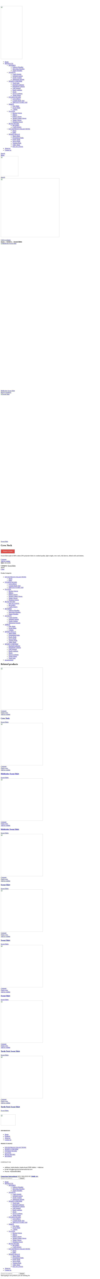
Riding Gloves (16, 116)
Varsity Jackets (17, 78)
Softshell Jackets (17, 76)
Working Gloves (17, 122)
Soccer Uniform (17, 93)
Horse (14, 131)
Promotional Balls (18, 138)
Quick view (4, 713)
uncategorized (9, 660)
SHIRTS (11, 104)
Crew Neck (5, 718)
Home (3, 242)
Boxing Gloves (17, 113)
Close (2, 569)
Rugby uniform (17, 90)
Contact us (8, 1140)
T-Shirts (14, 109)
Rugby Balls (16, 139)
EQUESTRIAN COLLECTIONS (19, 129)
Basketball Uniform (18, 86)
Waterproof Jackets (18, 79)
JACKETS (12, 72)
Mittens (14, 115)
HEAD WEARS (14, 123)
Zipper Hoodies (17, 70)
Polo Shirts (15, 106)
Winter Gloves (16, 120)
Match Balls (16, 136)
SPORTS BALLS (14, 134)
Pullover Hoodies (17, 67)
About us (7, 1138)
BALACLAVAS (17, 146)
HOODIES (12, 65)
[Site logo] (11, 58)
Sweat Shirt (4, 541)
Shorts (14, 92)
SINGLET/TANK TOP (19, 102)
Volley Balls (16, 145)
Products (7, 1136)
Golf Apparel (16, 88)
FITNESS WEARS (15, 97)
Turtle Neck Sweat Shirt (10, 1051)
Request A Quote (7, 551)
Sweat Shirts (16, 108)
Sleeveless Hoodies (18, 69)
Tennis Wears (16, 95)
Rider (14, 132)
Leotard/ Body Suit (18, 100)
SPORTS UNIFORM (15, 81)
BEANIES (15, 125)
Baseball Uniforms (18, 85)
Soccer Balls (16, 141)
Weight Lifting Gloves (19, 118)
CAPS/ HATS (16, 127)
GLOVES (12, 111)
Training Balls (16, 143)
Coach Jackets (16, 74)
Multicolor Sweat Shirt (8, 391)
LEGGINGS (16, 99)
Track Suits (15, 83)
